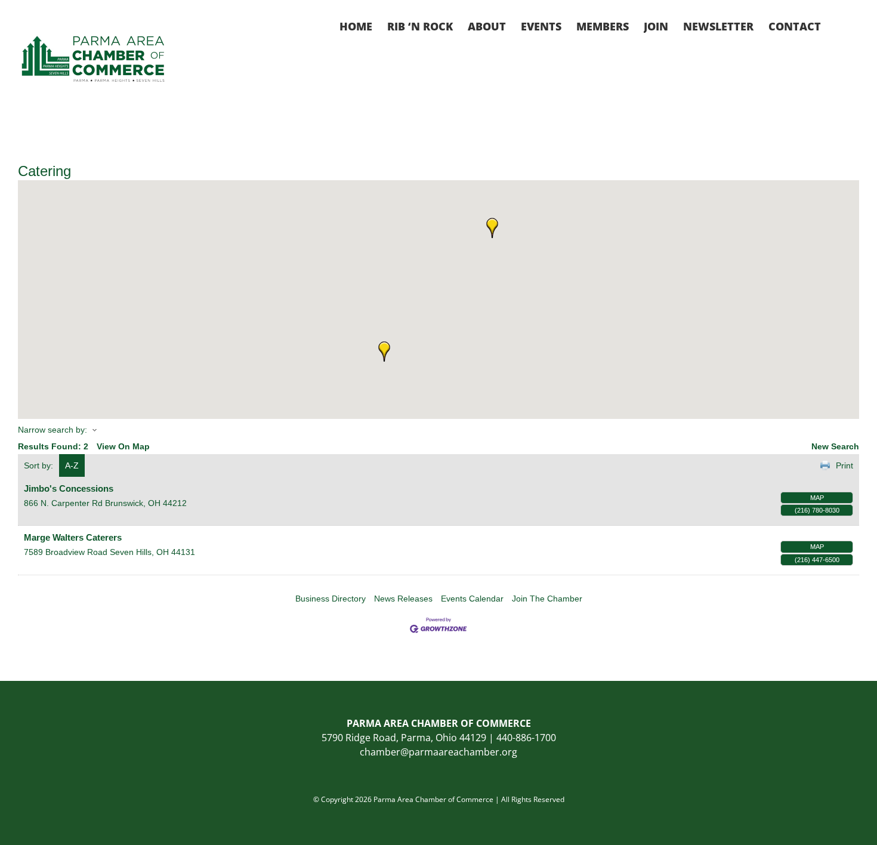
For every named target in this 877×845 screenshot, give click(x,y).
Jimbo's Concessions (68, 488)
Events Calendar (472, 598)
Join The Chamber (547, 598)
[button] (840, 25)
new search (835, 446)
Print (844, 465)
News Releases (403, 598)
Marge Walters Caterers (73, 537)
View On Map (123, 446)
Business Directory (330, 598)
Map (817, 497)
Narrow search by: (52, 429)
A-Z (72, 465)
